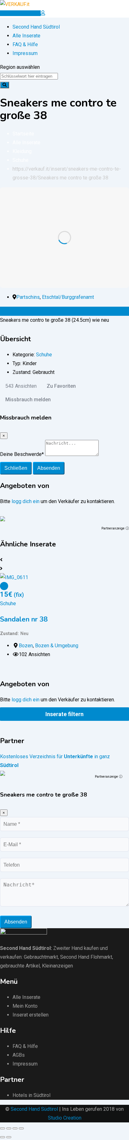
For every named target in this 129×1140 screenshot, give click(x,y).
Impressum (25, 53)
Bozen (26, 646)
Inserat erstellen (31, 1015)
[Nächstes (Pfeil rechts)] (8, 1137)
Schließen (15, 468)
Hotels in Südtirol (31, 1095)
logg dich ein (25, 501)
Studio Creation (64, 1118)
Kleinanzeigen (57, 966)
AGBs (19, 1055)
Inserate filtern (64, 714)
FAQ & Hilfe (25, 44)
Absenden (48, 468)
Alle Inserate (26, 36)
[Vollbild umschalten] (15, 1128)
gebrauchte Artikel (20, 966)
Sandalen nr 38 (24, 619)
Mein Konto (25, 1006)
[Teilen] (8, 1128)
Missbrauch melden (28, 400)
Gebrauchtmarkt (41, 957)
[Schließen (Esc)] (2, 1128)
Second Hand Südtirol (36, 27)
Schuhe (44, 355)
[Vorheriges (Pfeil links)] (2, 1137)
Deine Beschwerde (22, 454)
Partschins (28, 297)
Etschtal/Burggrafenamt (68, 297)
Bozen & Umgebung (56, 646)
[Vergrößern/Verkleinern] (21, 1128)
